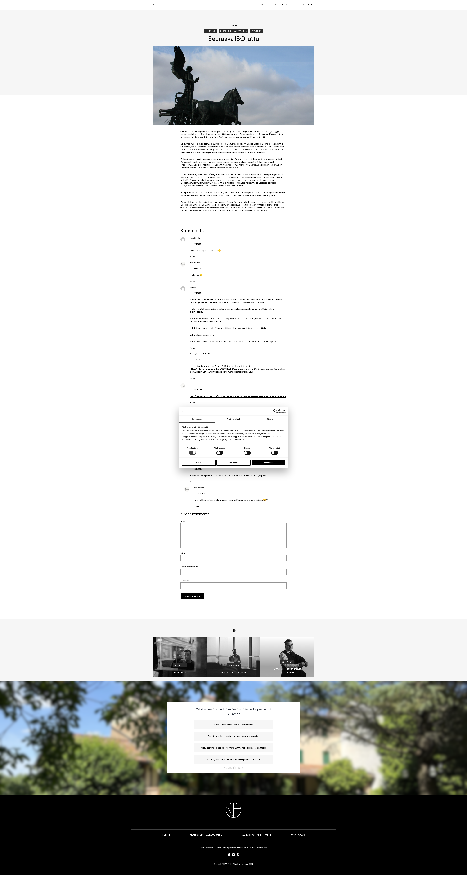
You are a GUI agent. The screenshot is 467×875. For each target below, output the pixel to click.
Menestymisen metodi (233, 672)
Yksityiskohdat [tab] (233, 419)
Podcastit (180, 672)
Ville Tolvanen (195, 263)
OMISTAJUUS (298, 835)
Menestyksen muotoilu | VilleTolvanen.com (205, 354)
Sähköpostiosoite (189, 566)
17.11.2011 (197, 360)
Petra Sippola (195, 238)
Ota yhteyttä (305, 5)
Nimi (182, 553)
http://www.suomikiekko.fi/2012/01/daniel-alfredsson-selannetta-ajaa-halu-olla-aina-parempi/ (238, 396)
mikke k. (193, 287)
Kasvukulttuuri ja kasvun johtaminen (287, 670)
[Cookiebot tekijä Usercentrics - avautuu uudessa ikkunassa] (275, 411)
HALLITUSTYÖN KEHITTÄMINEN (256, 835)
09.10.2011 (197, 244)
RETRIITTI (167, 835)
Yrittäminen (256, 31)
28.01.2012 (198, 390)
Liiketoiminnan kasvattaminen (233, 31)
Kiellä (198, 463)
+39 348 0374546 (258, 847)
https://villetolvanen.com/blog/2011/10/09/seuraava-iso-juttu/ (222, 369)
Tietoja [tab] (270, 419)
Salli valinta (233, 463)
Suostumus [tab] (197, 419)
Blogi (262, 5)
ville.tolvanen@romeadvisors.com (231, 847)
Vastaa (192, 257)
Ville (273, 5)
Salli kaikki (268, 463)
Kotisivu (184, 580)
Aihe (182, 521)
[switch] (219, 453)
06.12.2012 (198, 469)
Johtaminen (211, 31)
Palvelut (287, 5)
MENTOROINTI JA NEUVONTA (206, 835)
